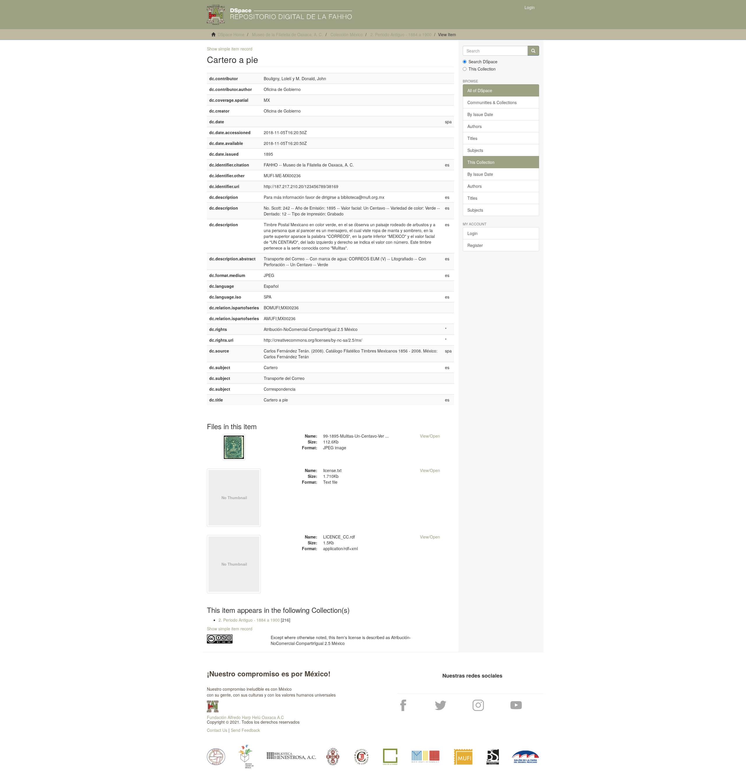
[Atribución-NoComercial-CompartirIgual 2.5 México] (234, 638)
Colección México (346, 34)
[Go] (533, 51)
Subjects (475, 150)
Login (472, 233)
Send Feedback (245, 730)
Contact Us (217, 730)
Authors (474, 126)
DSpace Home (231, 34)
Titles (472, 138)
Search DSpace (483, 61)
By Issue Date (480, 114)
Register (475, 245)
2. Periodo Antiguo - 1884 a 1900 (401, 34)
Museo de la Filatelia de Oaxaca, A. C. (287, 34)
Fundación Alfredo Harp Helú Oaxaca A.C (245, 717)
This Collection (482, 69)
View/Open (430, 436)
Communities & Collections (492, 102)
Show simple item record (229, 49)
